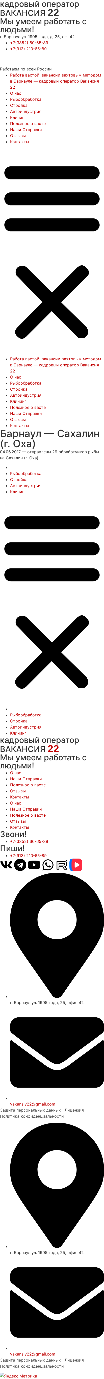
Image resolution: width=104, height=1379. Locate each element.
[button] (52, 250)
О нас (15, 93)
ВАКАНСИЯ (29, 13)
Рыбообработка (25, 99)
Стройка (19, 105)
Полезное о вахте (28, 123)
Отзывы (18, 135)
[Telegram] (20, 865)
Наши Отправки (26, 129)
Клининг (18, 117)
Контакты (19, 141)
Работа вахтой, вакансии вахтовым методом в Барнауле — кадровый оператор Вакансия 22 (55, 81)
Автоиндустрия (25, 111)
